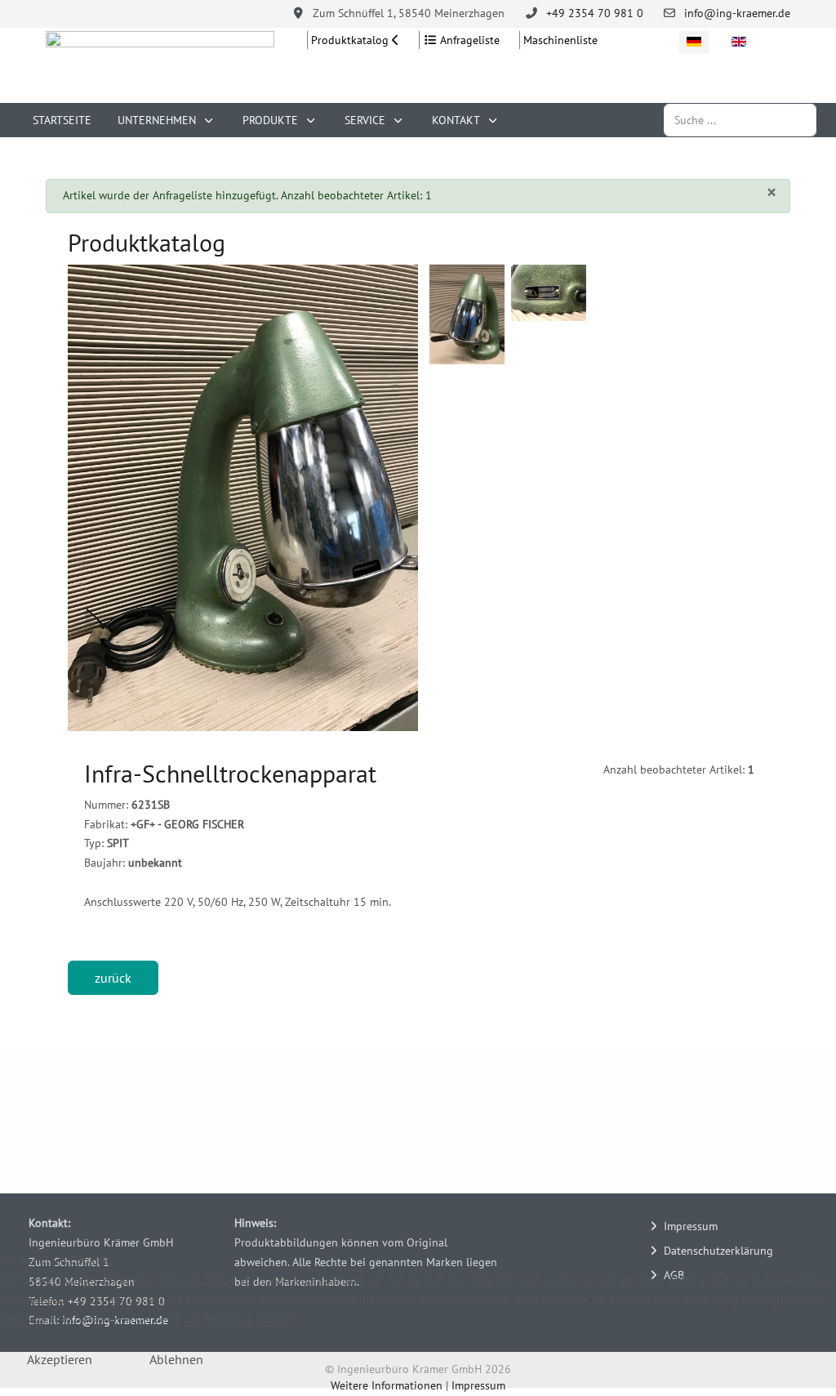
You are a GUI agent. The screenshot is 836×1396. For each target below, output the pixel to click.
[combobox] (740, 120)
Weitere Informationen (386, 1385)
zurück (113, 978)
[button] (242, 498)
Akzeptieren (59, 1359)
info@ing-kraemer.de (737, 13)
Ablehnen (176, 1359)
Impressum (478, 1385)
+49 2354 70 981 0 (594, 13)
